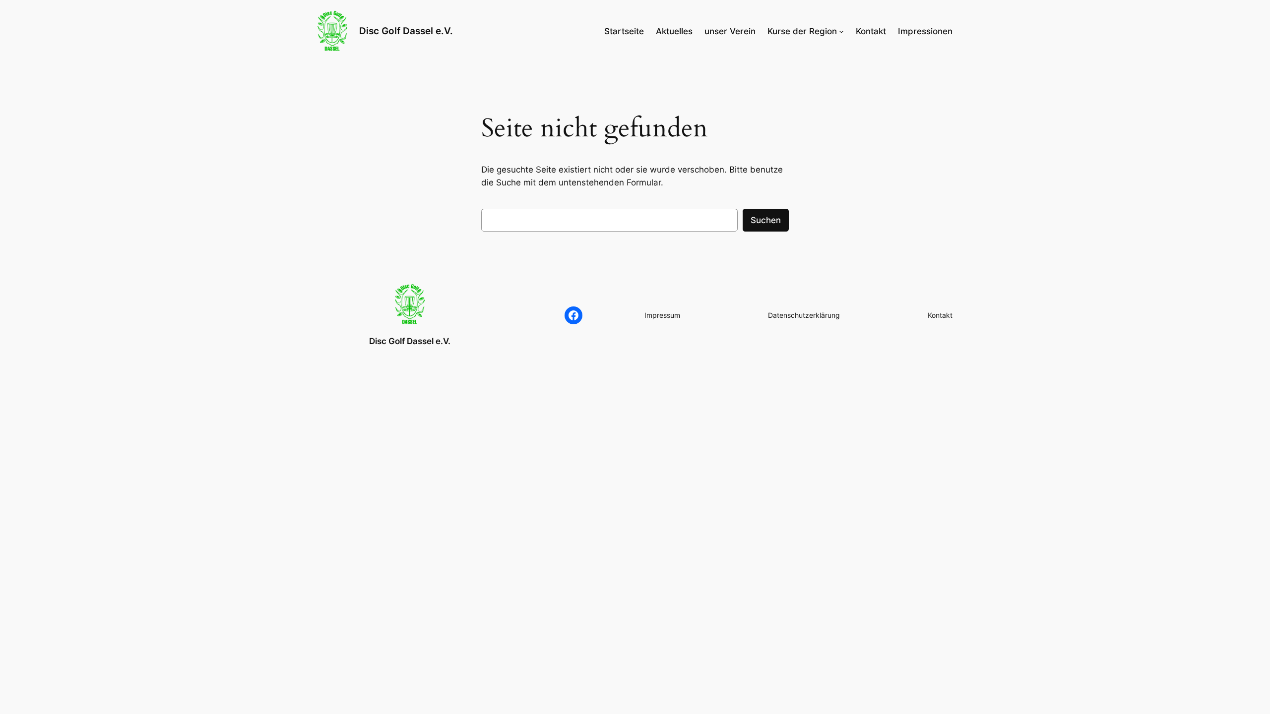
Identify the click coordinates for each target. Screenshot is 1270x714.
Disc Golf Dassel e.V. (406, 31)
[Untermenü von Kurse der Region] (841, 31)
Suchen (766, 220)
